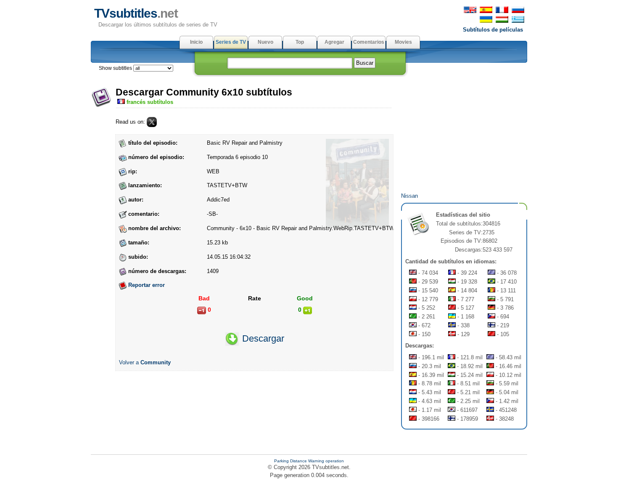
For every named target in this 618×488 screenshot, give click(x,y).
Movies (403, 42)
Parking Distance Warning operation (309, 461)
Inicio (196, 42)
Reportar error (146, 285)
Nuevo (265, 42)
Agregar (334, 42)
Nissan (409, 196)
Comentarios (368, 42)
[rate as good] (307, 310)
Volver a (145, 362)
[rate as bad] (201, 310)
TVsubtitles (136, 13)
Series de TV (231, 42)
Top (300, 42)
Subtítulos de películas (493, 30)
